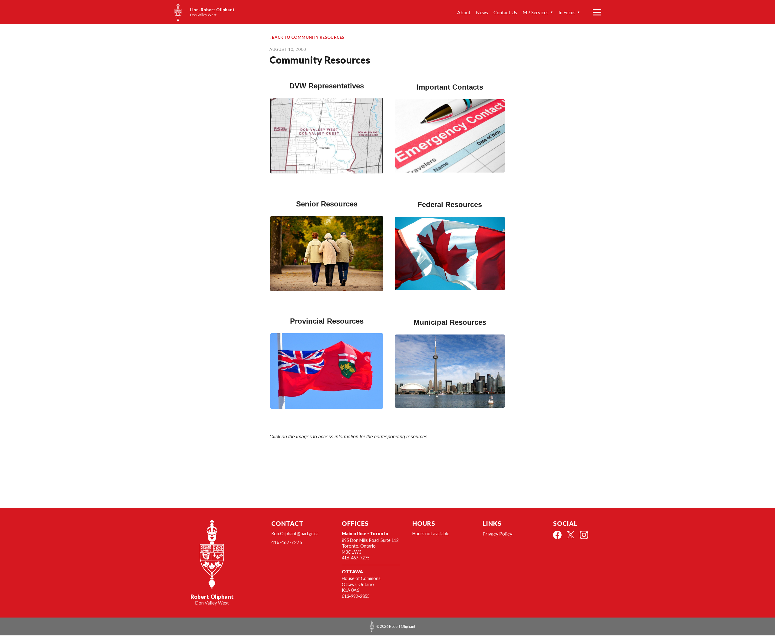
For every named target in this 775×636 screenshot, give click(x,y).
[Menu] (597, 12)
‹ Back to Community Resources (306, 37)
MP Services (538, 12)
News (482, 12)
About (463, 12)
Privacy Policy (497, 533)
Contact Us (505, 12)
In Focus (569, 12)
